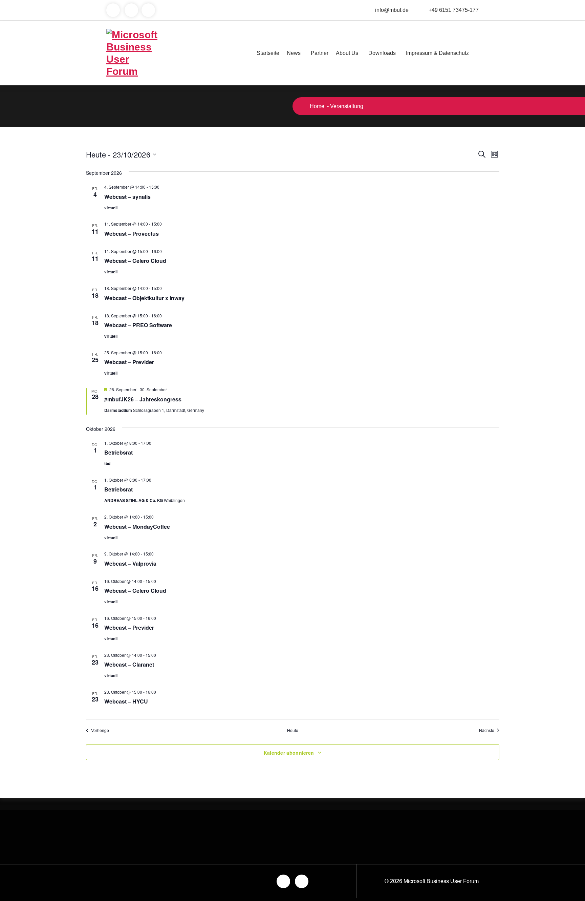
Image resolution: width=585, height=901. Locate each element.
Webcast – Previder (129, 362)
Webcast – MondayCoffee (137, 526)
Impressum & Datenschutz (437, 53)
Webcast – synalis (127, 197)
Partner (319, 53)
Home (316, 106)
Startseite (268, 53)
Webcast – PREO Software (138, 325)
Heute (292, 730)
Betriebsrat (118, 452)
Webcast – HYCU (126, 701)
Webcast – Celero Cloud (135, 261)
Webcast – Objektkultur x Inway (144, 298)
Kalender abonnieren (289, 752)
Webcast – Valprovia (130, 563)
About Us (347, 53)
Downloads (382, 53)
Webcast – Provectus (131, 233)
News (294, 53)
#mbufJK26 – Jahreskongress (142, 399)
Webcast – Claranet (129, 664)
